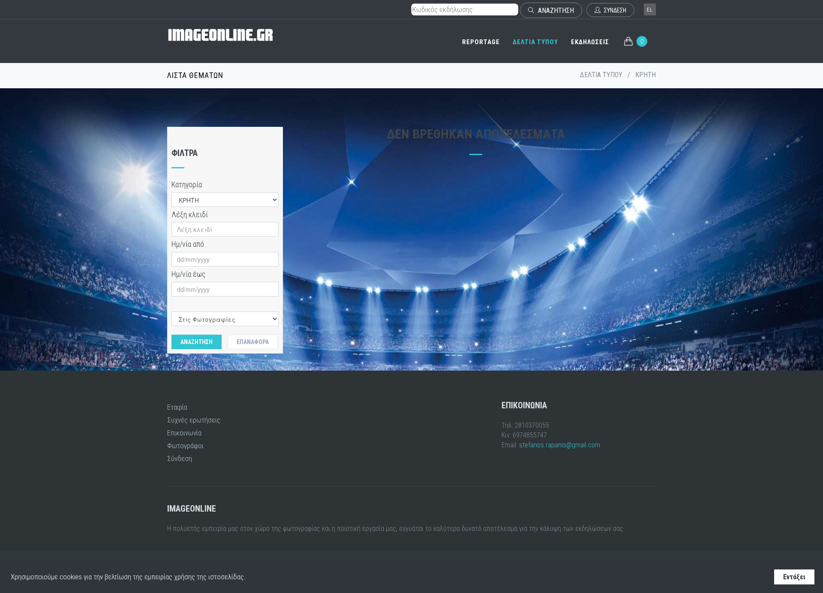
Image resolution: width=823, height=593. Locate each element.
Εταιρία (177, 407)
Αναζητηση (196, 341)
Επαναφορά (253, 341)
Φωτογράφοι (185, 445)
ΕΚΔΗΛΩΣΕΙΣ (590, 42)
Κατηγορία (186, 184)
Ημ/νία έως (188, 274)
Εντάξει (794, 577)
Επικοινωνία (184, 432)
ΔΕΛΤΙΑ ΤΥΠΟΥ (535, 42)
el (650, 10)
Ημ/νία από (187, 244)
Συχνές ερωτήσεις (193, 420)
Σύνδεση (179, 458)
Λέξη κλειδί (189, 214)
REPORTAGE (481, 42)
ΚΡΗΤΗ (645, 75)
